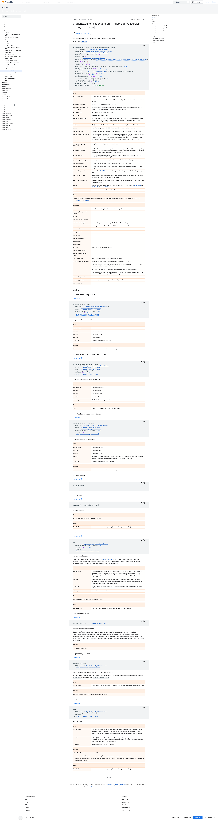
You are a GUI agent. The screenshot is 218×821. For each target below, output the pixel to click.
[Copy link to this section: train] (79, 700)
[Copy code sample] (144, 45)
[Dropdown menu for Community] (63, 2)
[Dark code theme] (141, 45)
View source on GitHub (82, 33)
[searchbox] (11, 16)
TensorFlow (75, 19)
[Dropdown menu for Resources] (51, 2)
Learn (28, 2)
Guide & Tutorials (16, 11)
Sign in (214, 2)
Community (57, 2)
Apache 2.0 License (74, 786)
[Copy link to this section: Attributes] (80, 205)
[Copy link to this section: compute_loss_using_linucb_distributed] (108, 354)
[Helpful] (141, 19)
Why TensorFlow (71, 2)
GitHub (207, 2)
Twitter (27, 807)
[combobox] (181, 2)
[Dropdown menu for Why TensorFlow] (78, 2)
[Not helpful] (144, 19)
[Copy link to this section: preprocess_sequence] (91, 654)
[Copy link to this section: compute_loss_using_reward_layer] (102, 414)
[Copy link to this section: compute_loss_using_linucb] (97, 295)
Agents (5, 7)
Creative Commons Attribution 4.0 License (115, 784)
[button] (11, 22)
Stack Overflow (126, 805)
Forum (26, 802)
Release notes (125, 802)
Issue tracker (125, 799)
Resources (46, 2)
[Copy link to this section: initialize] (83, 495)
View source (76, 298)
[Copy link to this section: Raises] (79, 195)
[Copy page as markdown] (93, 27)
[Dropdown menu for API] (39, 2)
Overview (5, 11)
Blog (26, 799)
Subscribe (197, 817)
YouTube (27, 810)
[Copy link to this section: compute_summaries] (90, 475)
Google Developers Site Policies (97, 786)
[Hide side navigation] (20, 818)
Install (21, 2)
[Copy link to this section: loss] (78, 533)
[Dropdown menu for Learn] (32, 2)
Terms (26, 817)
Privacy (32, 817)
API (36, 2)
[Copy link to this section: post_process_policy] (91, 614)
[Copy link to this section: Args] (77, 93)
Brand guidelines (126, 807)
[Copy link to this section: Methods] (82, 290)
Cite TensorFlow (126, 810)
